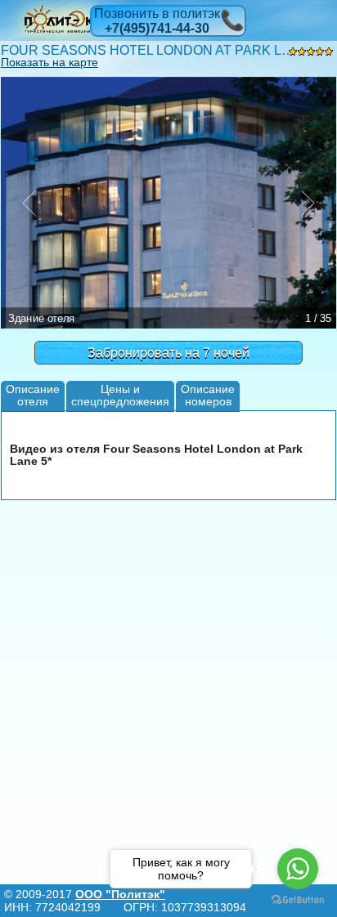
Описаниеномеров (208, 395)
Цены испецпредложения (120, 395)
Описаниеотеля (33, 395)
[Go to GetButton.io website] (298, 900)
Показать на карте (49, 62)
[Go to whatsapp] (297, 868)
